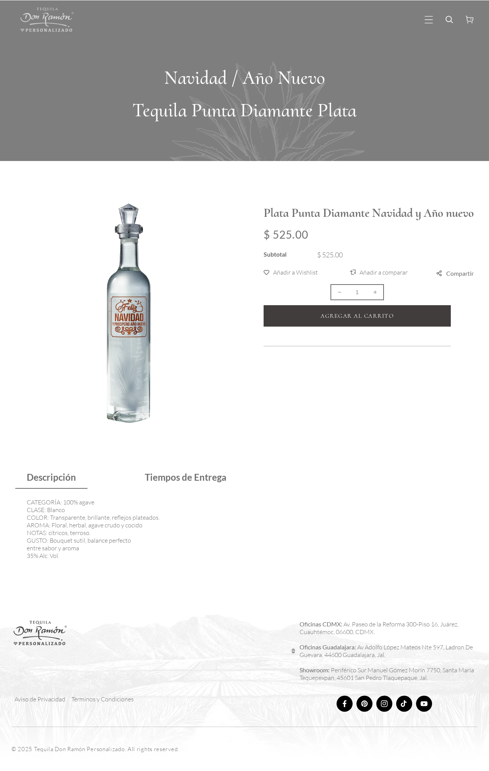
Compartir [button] (460, 273)
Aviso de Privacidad (40, 699)
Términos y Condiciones (102, 699)
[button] (428, 19)
